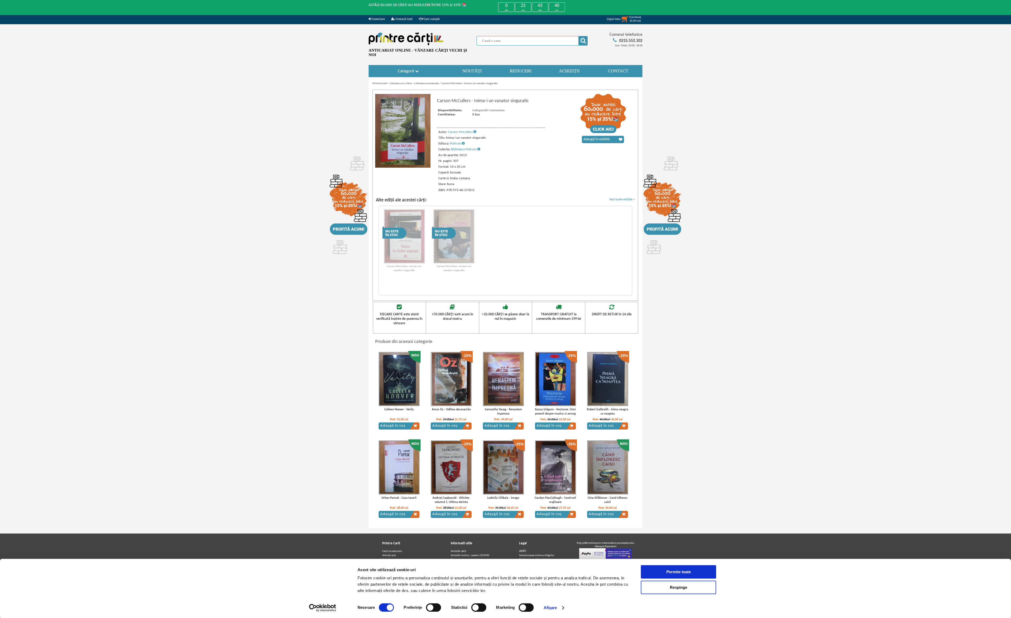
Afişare (550, 607)
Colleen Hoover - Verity (399, 409)
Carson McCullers (460, 132)
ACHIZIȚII (569, 70)
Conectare (378, 19)
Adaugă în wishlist (596, 139)
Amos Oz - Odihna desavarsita (451, 409)
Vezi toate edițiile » (622, 199)
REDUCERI (521, 70)
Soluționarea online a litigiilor (536, 555)
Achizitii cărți (458, 551)
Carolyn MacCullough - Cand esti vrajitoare (555, 500)
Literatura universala (426, 83)
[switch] (433, 607)
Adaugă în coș (392, 426)
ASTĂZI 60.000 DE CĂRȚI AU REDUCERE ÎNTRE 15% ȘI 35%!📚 (418, 5)
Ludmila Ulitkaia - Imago (503, 498)
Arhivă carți (389, 555)
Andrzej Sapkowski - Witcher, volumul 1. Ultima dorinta (451, 500)
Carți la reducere (392, 551)
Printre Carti (380, 83)
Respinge (678, 587)
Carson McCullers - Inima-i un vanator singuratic (470, 83)
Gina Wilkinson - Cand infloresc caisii (608, 500)
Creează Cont (404, 19)
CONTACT (618, 70)
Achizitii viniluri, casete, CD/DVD (470, 555)
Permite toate (678, 572)
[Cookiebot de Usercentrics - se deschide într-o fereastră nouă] (323, 608)
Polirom (456, 143)
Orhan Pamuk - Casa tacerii (399, 498)
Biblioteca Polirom (464, 149)
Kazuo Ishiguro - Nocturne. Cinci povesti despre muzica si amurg (555, 412)
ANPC (522, 551)
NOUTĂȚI (472, 70)
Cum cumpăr (431, 19)
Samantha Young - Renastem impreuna (503, 412)
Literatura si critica (401, 83)
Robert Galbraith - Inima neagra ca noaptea (607, 412)
